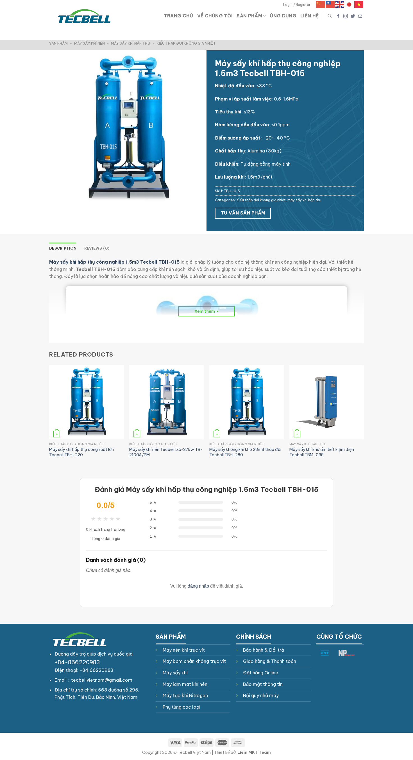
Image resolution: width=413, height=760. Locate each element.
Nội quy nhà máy (261, 695)
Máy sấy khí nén (89, 43)
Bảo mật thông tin (263, 684)
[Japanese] (349, 4)
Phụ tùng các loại (181, 707)
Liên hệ (309, 16)
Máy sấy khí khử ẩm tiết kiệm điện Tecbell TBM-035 (321, 452)
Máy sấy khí (175, 672)
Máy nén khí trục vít (184, 650)
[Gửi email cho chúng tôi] (360, 16)
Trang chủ (178, 16)
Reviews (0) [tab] (97, 248)
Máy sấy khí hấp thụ (130, 43)
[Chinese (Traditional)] (330, 4)
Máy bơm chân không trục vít (194, 661)
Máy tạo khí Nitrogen (185, 695)
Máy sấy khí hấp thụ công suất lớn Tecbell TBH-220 (81, 452)
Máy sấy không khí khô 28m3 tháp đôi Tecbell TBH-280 (245, 452)
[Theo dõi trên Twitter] (353, 16)
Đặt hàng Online (260, 672)
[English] (340, 4)
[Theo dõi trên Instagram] (345, 16)
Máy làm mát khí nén (185, 684)
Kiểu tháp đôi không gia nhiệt (186, 43)
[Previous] (49, 416)
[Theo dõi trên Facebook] (338, 16)
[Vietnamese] (359, 4)
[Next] (363, 416)
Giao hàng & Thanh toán (269, 661)
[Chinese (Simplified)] (321, 4)
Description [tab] (62, 248)
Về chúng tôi (215, 16)
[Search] (329, 16)
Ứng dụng (283, 16)
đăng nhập (198, 586)
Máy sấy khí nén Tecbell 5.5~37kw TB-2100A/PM (166, 452)
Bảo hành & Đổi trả (263, 650)
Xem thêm (204, 311)
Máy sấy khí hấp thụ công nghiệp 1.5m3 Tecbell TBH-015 (114, 262)
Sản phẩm (249, 16)
